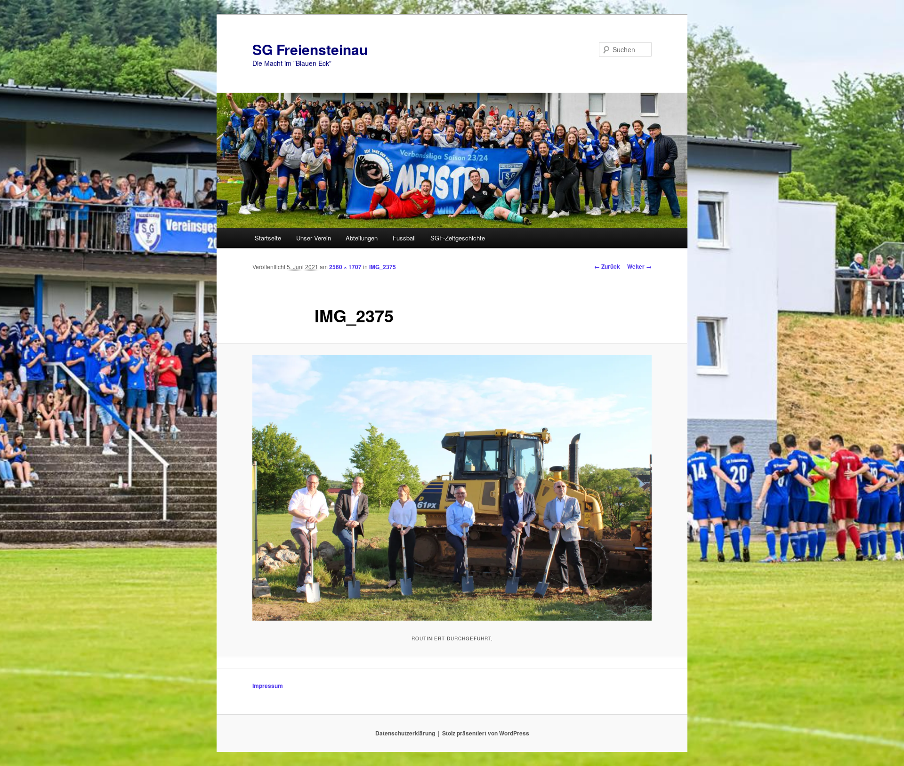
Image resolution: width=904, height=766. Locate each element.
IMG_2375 (382, 267)
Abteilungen (362, 237)
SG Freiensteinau (310, 49)
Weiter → (639, 266)
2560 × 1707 (345, 267)
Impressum (267, 685)
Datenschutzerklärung (405, 733)
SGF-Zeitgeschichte (457, 237)
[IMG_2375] (452, 488)
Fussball (404, 237)
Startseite (268, 237)
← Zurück (607, 266)
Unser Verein (313, 237)
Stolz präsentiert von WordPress (485, 733)
